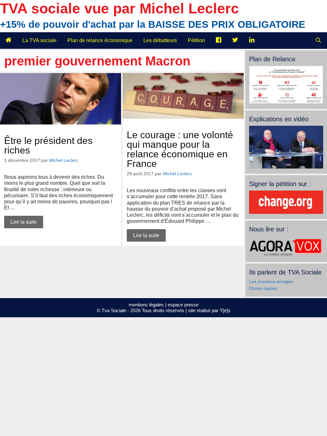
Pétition (196, 40)
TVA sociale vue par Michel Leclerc (119, 8)
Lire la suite (24, 222)
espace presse (183, 304)
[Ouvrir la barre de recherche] (318, 40)
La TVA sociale (39, 40)
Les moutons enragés (271, 281)
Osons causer (263, 288)
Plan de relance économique (100, 40)
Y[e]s (225, 310)
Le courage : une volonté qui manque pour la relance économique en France (180, 149)
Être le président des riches (48, 145)
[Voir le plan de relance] (286, 102)
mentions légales (146, 304)
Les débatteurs (160, 40)
